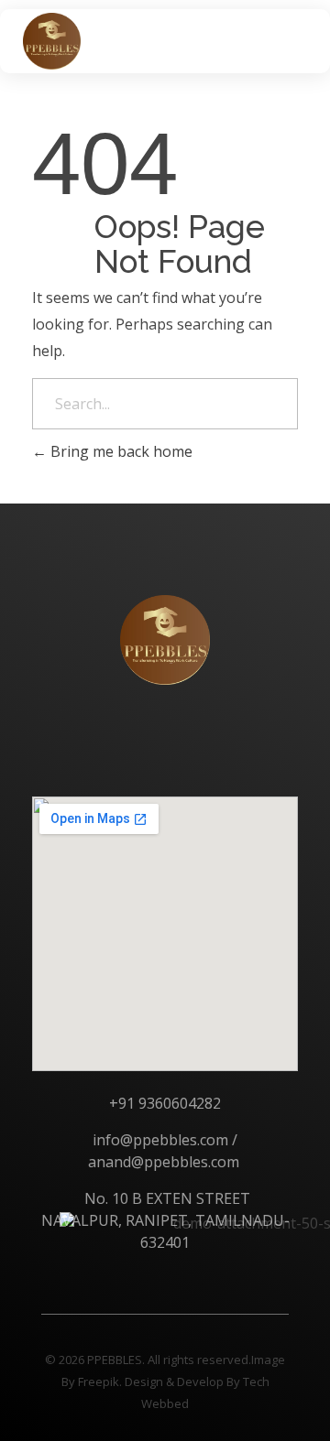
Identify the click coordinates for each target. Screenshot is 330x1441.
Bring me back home (119, 451)
